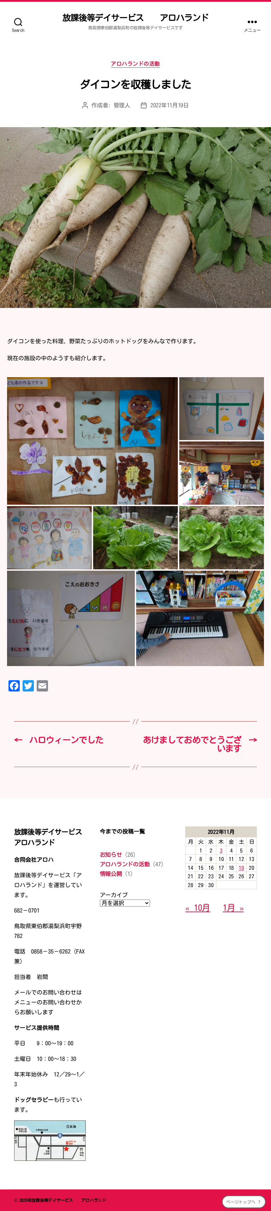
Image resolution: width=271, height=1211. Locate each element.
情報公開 (111, 874)
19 (241, 868)
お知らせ (111, 854)
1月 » (233, 907)
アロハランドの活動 (135, 63)
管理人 (122, 105)
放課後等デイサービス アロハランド (135, 17)
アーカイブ (114, 895)
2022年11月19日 (169, 105)
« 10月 (197, 907)
